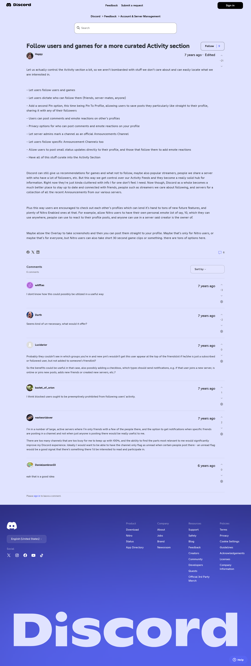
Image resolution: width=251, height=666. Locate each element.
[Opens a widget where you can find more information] (238, 660)
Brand (161, 541)
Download (132, 529)
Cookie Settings (229, 541)
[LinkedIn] (37, 252)
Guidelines (226, 547)
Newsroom (164, 547)
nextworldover (44, 417)
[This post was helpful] (222, 55)
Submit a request (132, 5)
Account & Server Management (140, 16)
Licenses (225, 559)
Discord (95, 16)
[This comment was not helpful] (222, 296)
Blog (191, 541)
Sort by (199, 269)
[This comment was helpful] (222, 285)
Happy (39, 54)
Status (130, 541)
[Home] (18, 6)
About (161, 529)
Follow (209, 46)
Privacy (224, 535)
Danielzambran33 (45, 465)
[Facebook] (28, 252)
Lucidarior (41, 345)
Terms (223, 529)
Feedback (111, 5)
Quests (193, 571)
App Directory (135, 547)
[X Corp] (32, 252)
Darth (38, 315)
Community (196, 559)
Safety (192, 535)
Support (194, 529)
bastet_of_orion (44, 388)
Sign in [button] (230, 5)
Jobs (160, 535)
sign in (37, 496)
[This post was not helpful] (222, 66)
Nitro (129, 535)
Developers (196, 565)
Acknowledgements (232, 553)
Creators (194, 553)
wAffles (39, 285)
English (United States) (25, 539)
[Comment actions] (222, 302)
